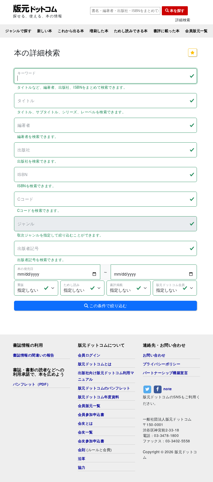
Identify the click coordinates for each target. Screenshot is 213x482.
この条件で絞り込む (107, 306)
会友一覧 (85, 432)
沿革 (81, 459)
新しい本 (44, 31)
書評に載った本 (167, 31)
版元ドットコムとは (95, 364)
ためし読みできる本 (131, 31)
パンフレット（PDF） (32, 384)
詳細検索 (182, 20)
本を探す (176, 11)
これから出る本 (71, 31)
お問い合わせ (154, 355)
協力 (81, 467)
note (167, 388)
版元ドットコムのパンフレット (104, 388)
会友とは (85, 423)
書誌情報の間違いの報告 (33, 355)
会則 (81, 450)
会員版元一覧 (196, 31)
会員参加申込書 (91, 415)
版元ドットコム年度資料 (98, 397)
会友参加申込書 (91, 441)
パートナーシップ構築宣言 (165, 373)
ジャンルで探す (18, 31)
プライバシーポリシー (161, 364)
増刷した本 (99, 31)
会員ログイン (89, 355)
